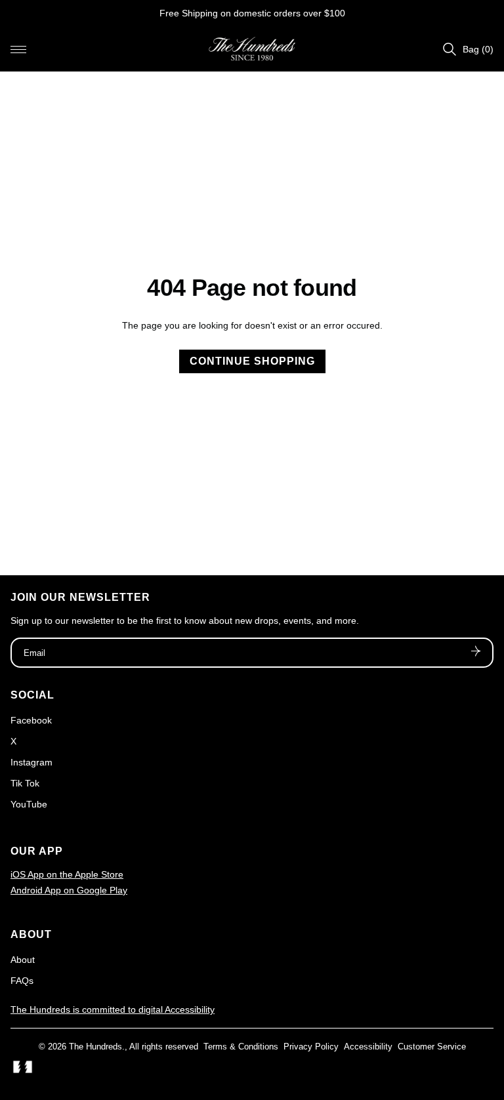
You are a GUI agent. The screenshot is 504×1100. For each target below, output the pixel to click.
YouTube (28, 804)
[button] (18, 49)
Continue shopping (252, 361)
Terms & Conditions (240, 1046)
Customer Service (432, 1046)
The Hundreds (95, 1046)
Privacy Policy (311, 1046)
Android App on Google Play (68, 890)
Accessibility (368, 1046)
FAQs (21, 980)
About (22, 959)
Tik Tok (24, 783)
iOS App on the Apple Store (66, 874)
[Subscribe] (475, 652)
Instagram (31, 762)
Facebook (31, 720)
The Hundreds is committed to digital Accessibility (112, 1009)
